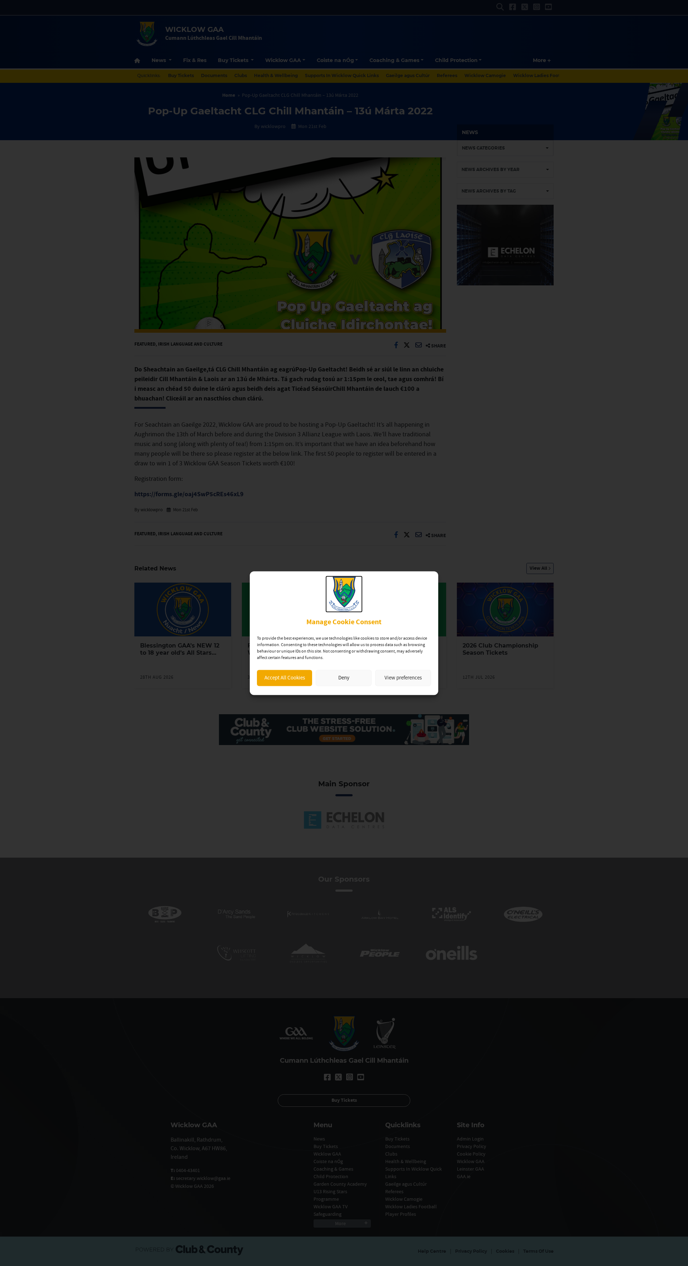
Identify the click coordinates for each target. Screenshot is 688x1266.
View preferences (403, 677)
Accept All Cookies (284, 677)
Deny (343, 677)
